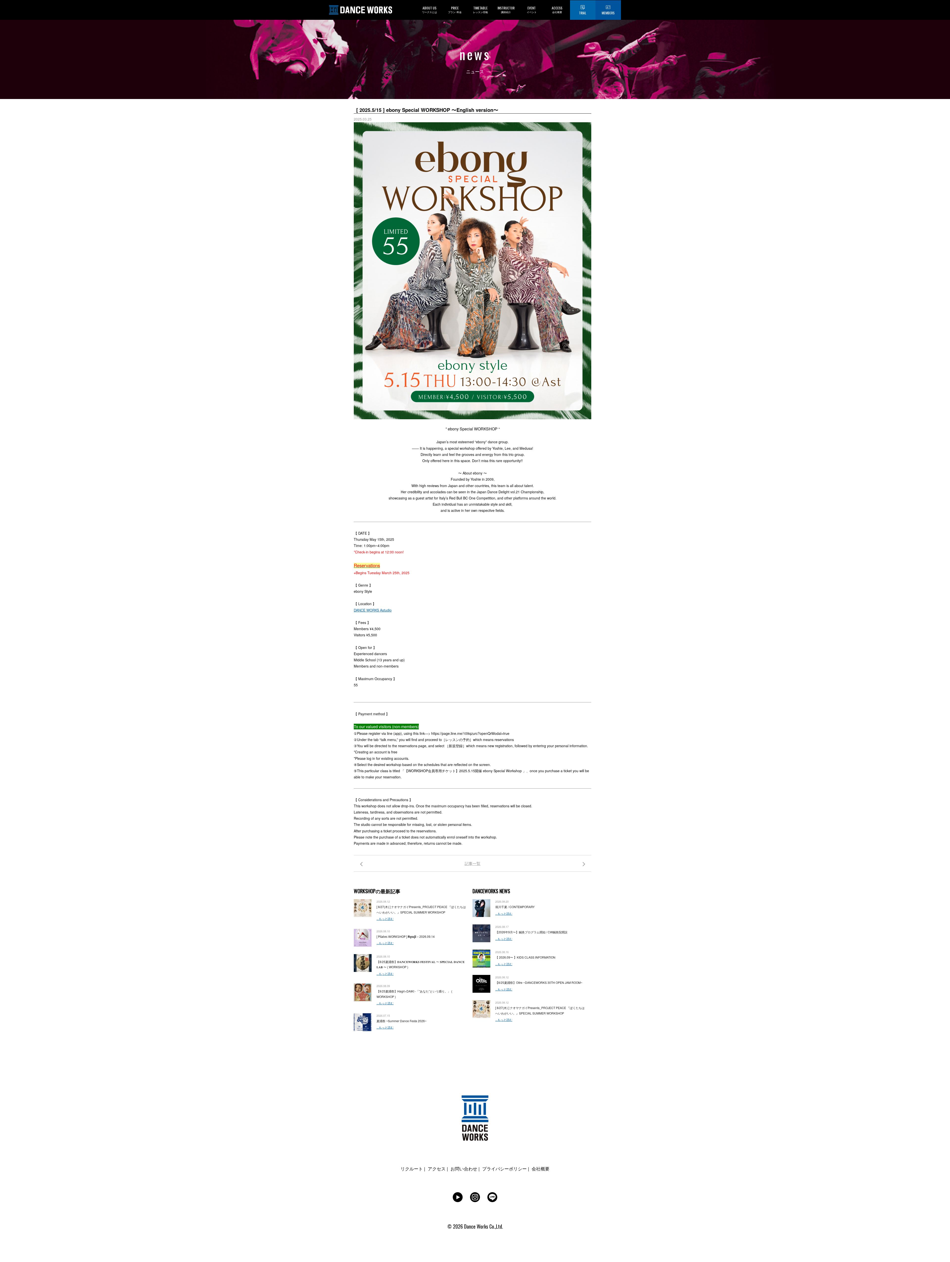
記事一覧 (472, 863)
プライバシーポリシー (504, 1168)
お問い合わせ (464, 1168)
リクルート (412, 1168)
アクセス (437, 1168)
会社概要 (540, 1168)
